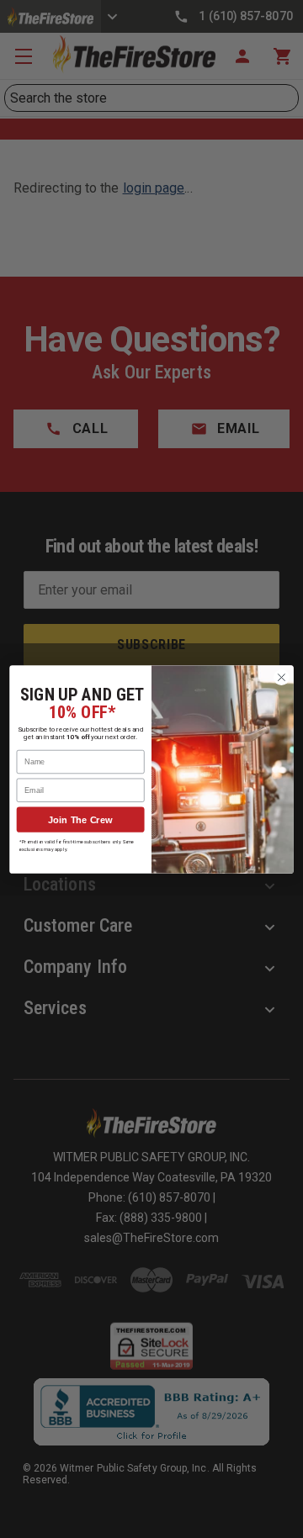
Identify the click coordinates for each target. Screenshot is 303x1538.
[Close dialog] (282, 677)
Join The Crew (80, 819)
